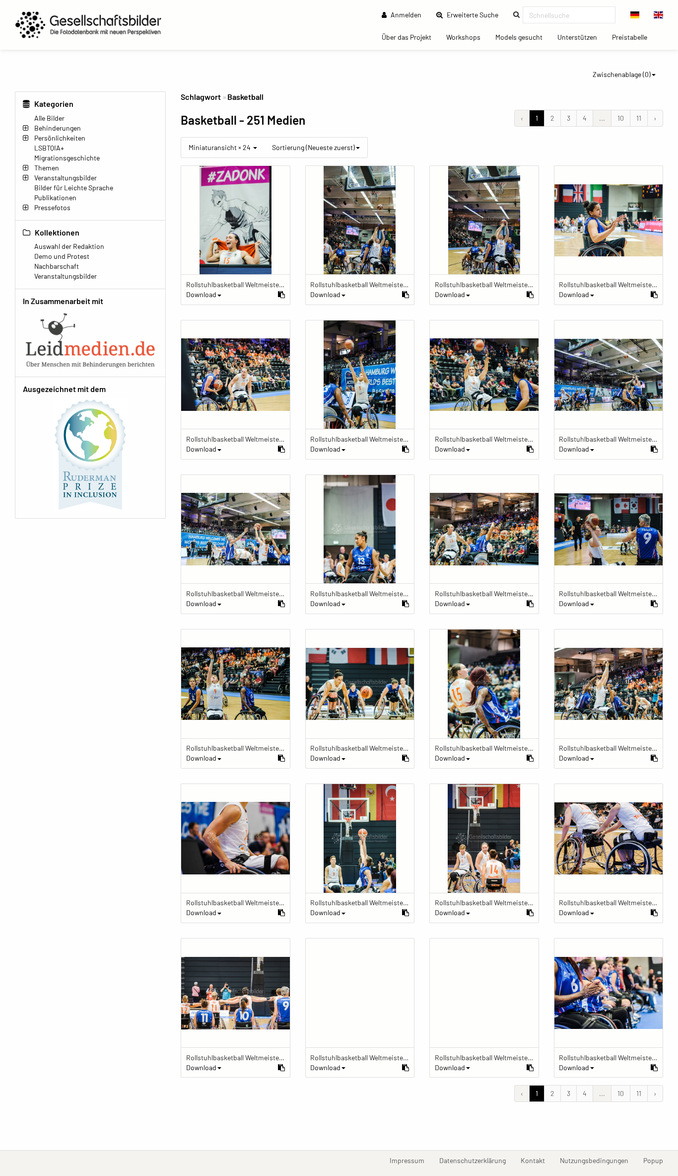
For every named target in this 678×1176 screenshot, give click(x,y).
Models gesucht (522, 36)
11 (638, 118)
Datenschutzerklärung (476, 1160)
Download (201, 294)
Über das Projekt (410, 36)
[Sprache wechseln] (635, 14)
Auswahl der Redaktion (69, 246)
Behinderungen (57, 128)
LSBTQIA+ (49, 148)
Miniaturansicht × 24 (220, 147)
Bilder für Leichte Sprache (73, 187)
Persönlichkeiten (59, 138)
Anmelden (405, 14)
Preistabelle (633, 36)
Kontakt (536, 1160)
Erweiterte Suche (475, 14)
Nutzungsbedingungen (598, 1160)
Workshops (467, 36)
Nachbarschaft (56, 266)
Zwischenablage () (622, 74)
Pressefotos (52, 207)
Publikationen (55, 197)
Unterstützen (581, 36)
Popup (657, 1160)
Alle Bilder (49, 118)
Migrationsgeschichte (67, 158)
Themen (46, 167)
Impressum (411, 1160)
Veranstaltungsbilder (65, 177)
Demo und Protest (61, 256)
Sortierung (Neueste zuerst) (313, 147)
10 (620, 118)
